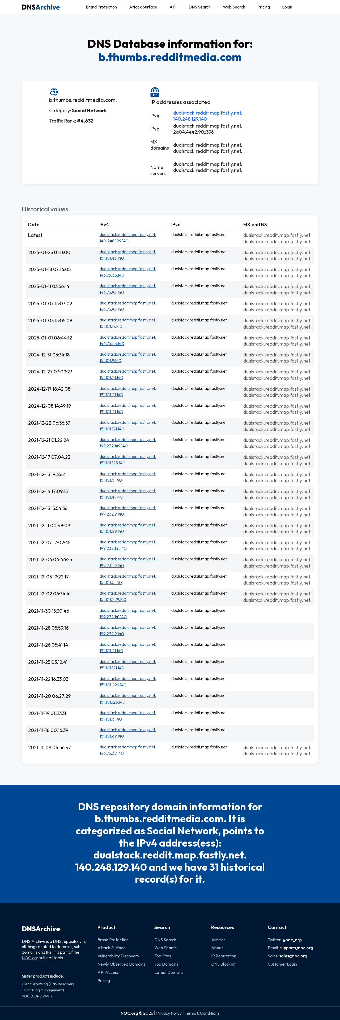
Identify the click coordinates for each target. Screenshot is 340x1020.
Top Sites (162, 955)
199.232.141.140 (113, 548)
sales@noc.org (293, 955)
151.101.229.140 (113, 599)
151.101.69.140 (112, 736)
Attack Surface (143, 7)
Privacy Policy (169, 1013)
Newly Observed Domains (121, 964)
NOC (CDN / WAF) (37, 996)
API (172, 7)
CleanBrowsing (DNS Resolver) (48, 984)
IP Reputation (223, 955)
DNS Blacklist (223, 964)
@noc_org (292, 939)
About (217, 947)
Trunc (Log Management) (43, 990)
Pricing (263, 7)
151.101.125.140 (112, 462)
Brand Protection (101, 7)
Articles (218, 939)
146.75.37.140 (112, 753)
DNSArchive (41, 929)
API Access (108, 972)
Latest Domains (169, 972)
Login (287, 7)
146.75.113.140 (112, 343)
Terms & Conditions (202, 1013)
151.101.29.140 (112, 531)
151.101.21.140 (111, 377)
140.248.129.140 (190, 119)
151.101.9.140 (110, 360)
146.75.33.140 (112, 275)
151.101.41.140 (111, 497)
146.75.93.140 (112, 292)
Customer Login (282, 964)
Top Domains (166, 964)
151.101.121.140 (112, 428)
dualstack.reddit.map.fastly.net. (207, 113)
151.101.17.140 (111, 326)
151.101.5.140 (111, 480)
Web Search (234, 7)
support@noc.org (296, 947)
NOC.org (30, 957)
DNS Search (200, 7)
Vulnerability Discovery (118, 955)
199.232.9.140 (112, 514)
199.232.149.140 (114, 445)
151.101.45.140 (112, 258)
